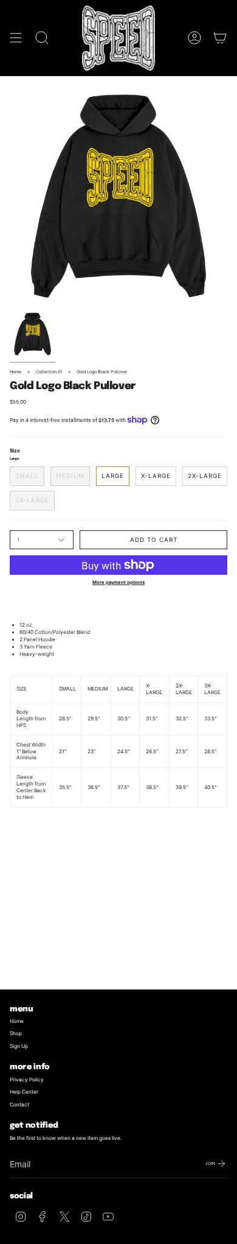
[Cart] (220, 38)
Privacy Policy (27, 1080)
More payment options (118, 582)
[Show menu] (16, 38)
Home (15, 371)
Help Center (24, 1092)
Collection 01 (49, 371)
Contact (19, 1105)
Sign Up (19, 1046)
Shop (16, 1033)
